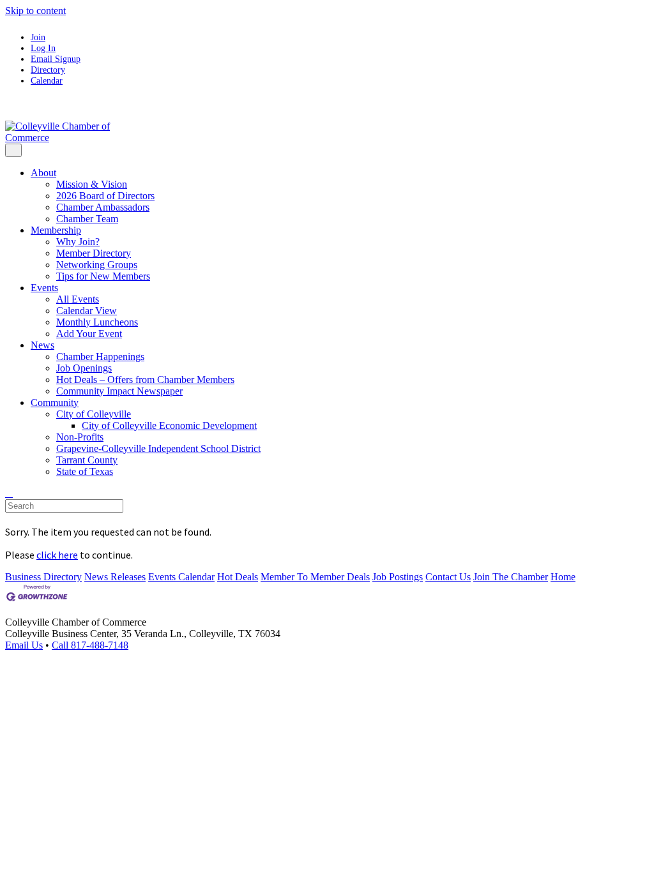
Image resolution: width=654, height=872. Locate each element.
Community (55, 402)
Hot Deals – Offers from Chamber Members (145, 379)
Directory (48, 69)
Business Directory (43, 576)
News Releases (115, 576)
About (43, 172)
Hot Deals (237, 576)
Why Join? (78, 241)
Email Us (24, 645)
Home (563, 576)
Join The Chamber (510, 576)
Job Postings (397, 576)
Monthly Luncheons (97, 322)
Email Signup (55, 59)
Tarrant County (87, 460)
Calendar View (86, 310)
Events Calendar (181, 576)
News (42, 345)
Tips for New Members (103, 276)
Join (38, 37)
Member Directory (93, 253)
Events (44, 287)
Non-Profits (79, 437)
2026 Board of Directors (105, 195)
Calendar (47, 80)
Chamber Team (87, 218)
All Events (77, 299)
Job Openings (84, 368)
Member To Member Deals (315, 576)
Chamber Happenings (100, 356)
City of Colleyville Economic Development (169, 425)
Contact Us (448, 576)
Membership (56, 230)
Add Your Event (89, 333)
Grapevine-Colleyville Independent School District (158, 448)
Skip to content (35, 10)
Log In (43, 48)
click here (57, 554)
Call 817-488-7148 (90, 645)
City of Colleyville (93, 414)
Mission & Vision (91, 184)
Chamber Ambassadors (102, 207)
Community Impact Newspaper (119, 391)
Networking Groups (96, 264)
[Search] (9, 493)
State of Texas (84, 471)
